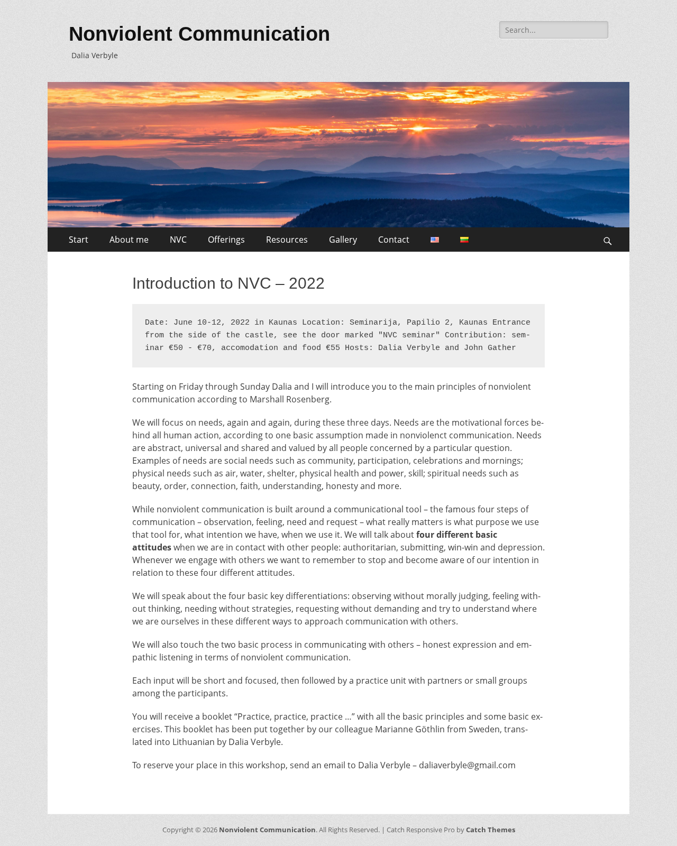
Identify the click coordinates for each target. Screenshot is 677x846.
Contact (393, 239)
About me (129, 239)
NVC (178, 239)
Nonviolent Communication (199, 34)
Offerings (226, 239)
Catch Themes (490, 829)
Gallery (343, 239)
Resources (287, 239)
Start (78, 239)
